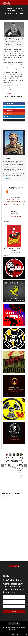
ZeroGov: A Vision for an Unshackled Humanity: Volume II (15, 205)
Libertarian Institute (15, 213)
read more (14, 513)
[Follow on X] (10, 566)
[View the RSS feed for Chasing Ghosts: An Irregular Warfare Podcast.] (7, 191)
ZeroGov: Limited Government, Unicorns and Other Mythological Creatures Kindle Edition (15, 200)
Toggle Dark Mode (14, 623)
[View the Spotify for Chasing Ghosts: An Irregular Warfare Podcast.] (3, 192)
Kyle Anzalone (11, 511)
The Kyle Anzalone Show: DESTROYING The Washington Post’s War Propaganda (14, 523)
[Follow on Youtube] (18, 566)
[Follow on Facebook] (15, 566)
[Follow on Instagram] (12, 566)
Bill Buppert (10, 13)
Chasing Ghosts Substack (15, 216)
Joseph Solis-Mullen (15, 252)
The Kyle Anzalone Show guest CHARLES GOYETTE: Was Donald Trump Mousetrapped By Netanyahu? (14, 542)
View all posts (6, 178)
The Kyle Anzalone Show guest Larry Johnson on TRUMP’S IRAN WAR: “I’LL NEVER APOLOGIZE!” (14, 506)
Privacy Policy (16, 629)
